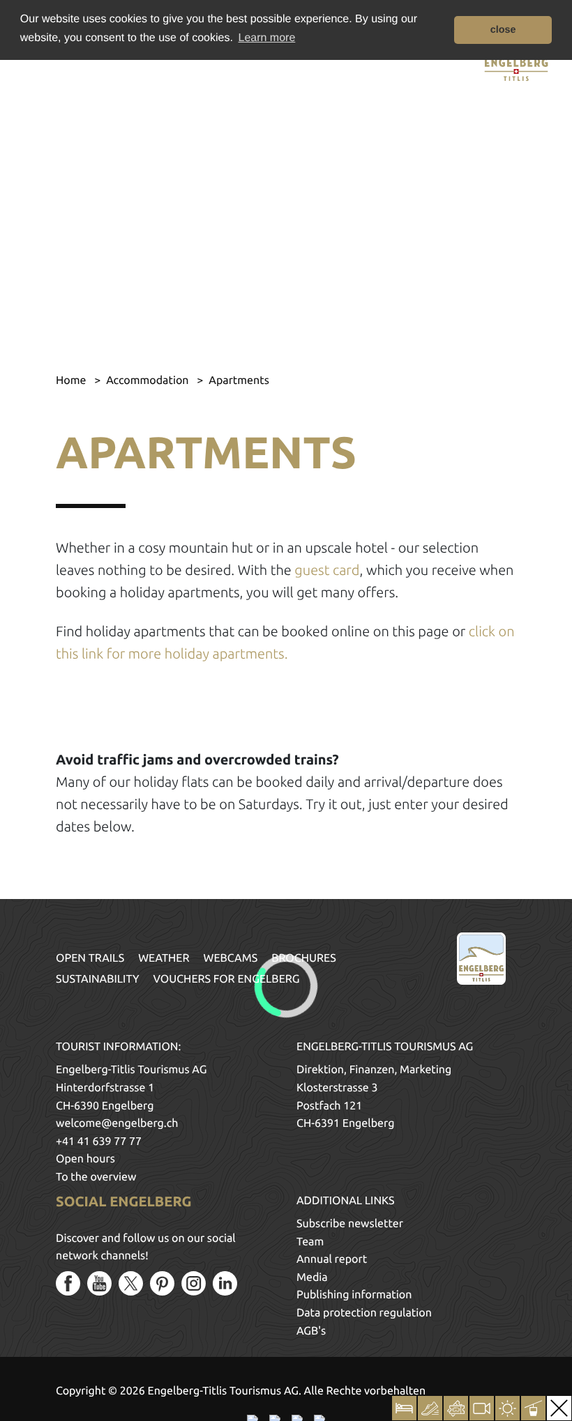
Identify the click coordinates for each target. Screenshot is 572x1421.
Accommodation (148, 380)
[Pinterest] (162, 1283)
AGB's (311, 1331)
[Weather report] (507, 1408)
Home (72, 380)
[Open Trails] (533, 1408)
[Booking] (404, 1408)
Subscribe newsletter (349, 1224)
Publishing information (354, 1295)
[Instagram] (193, 1283)
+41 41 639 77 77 (99, 1141)
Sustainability (98, 979)
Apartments (239, 380)
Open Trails (90, 958)
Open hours (85, 1159)
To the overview (96, 1177)
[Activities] (430, 1408)
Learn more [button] (267, 38)
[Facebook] (68, 1283)
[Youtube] (99, 1283)
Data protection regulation (364, 1313)
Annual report (331, 1259)
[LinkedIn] (225, 1283)
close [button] (503, 30)
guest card (326, 570)
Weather (163, 958)
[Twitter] (131, 1283)
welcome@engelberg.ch (117, 1123)
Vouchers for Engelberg (226, 979)
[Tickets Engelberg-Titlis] (456, 1408)
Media (312, 1277)
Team (310, 1242)
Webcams (231, 958)
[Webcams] (481, 1408)
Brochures (303, 958)
